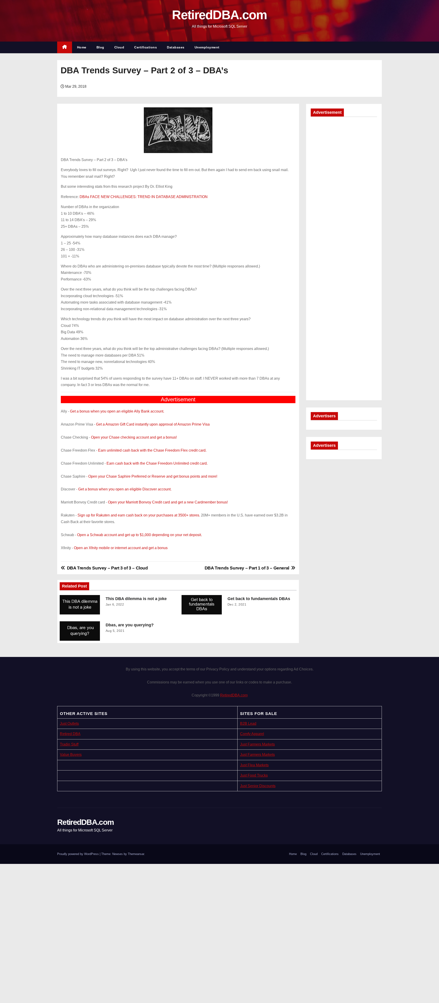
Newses (117, 854)
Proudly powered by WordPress (78, 854)
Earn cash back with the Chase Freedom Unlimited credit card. (157, 463)
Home (81, 47)
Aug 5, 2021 (115, 630)
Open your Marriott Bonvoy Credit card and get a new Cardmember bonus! (168, 502)
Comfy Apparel (252, 734)
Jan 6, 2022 (115, 604)
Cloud (119, 47)
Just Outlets (69, 723)
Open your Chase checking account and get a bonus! (134, 437)
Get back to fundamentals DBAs (259, 598)
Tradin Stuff (69, 744)
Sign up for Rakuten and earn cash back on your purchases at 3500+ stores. (139, 515)
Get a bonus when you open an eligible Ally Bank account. (117, 411)
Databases (176, 47)
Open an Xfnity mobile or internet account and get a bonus (121, 548)
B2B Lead (248, 723)
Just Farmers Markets (257, 744)
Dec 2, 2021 (237, 604)
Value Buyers (71, 755)
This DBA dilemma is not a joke (136, 598)
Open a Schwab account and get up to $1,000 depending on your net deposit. (139, 535)
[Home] (64, 47)
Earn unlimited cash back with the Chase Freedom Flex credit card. (152, 450)
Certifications (145, 47)
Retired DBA (70, 734)
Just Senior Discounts (258, 786)
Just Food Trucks (254, 775)
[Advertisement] (344, 190)
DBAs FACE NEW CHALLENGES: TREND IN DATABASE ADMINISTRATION (144, 197)
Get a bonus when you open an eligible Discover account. (124, 489)
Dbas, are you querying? (130, 625)
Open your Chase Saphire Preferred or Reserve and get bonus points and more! (152, 476)
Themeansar (136, 854)
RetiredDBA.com (219, 15)
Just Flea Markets (254, 765)
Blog (100, 47)
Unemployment (207, 47)
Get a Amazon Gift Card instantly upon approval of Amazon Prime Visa (153, 424)
